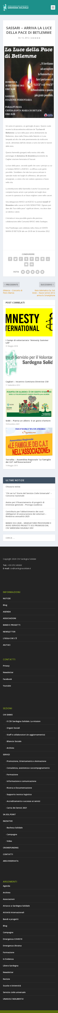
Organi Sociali (13, 728)
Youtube (7, 685)
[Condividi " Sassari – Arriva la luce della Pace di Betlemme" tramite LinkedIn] (37, 259)
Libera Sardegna (10, 965)
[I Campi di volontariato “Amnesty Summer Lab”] (29, 322)
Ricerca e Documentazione (19, 787)
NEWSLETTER (9, 631)
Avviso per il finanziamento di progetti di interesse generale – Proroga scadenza (25, 503)
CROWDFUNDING (10, 847)
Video (9, 841)
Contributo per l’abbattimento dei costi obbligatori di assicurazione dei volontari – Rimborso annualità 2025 (26, 514)
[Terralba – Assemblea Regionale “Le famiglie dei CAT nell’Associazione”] (29, 442)
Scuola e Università (12, 985)
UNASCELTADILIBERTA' (13, 999)
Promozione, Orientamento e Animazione (26, 761)
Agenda (6, 886)
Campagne (12, 834)
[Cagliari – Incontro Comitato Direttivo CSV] (29, 364)
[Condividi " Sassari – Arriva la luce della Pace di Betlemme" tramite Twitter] (15, 259)
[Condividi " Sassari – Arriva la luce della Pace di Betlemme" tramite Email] (26, 264)
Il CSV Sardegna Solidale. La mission (23, 721)
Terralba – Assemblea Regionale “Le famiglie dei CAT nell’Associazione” (28, 460)
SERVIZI (6, 754)
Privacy (6, 665)
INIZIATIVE (8, 821)
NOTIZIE (7, 598)
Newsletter (8, 672)
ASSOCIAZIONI (9, 618)
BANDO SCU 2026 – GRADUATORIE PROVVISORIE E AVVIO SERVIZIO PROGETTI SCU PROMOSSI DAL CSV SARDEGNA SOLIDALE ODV (28, 525)
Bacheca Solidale (15, 827)
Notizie (6, 979)
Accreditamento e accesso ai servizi (23, 801)
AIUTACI (6, 645)
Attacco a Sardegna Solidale (16, 905)
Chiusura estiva (13, 486)
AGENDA (7, 611)
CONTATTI (8, 854)
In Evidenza (8, 959)
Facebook (7, 679)
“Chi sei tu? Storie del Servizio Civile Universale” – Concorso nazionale (29, 494)
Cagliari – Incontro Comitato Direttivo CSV (27, 381)
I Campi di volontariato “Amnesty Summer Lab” (27, 341)
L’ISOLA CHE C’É (10, 638)
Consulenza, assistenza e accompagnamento (28, 768)
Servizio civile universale (14, 992)
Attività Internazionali (13, 912)
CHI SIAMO (8, 714)
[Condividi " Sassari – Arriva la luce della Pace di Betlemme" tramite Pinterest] (31, 259)
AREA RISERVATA (10, 861)
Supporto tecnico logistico (19, 794)
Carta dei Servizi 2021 (17, 807)
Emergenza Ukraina (12, 945)
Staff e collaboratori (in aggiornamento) (26, 734)
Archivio (10, 748)
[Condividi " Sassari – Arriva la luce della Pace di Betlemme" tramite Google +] (21, 259)
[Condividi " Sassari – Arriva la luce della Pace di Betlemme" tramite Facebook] (10, 259)
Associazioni (9, 899)
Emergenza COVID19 (12, 939)
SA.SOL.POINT (9, 814)
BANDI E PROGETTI (11, 625)
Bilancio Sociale (14, 741)
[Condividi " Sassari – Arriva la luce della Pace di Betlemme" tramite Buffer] (42, 259)
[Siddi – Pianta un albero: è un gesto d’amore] (29, 403)
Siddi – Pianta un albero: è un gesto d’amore (28, 420)
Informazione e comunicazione (21, 781)
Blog (5, 605)
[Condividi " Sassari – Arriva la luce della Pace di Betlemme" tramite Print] (31, 264)
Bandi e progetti (10, 919)
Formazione (12, 774)
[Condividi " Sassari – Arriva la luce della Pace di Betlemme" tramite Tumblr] (26, 259)
